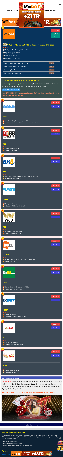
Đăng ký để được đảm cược (11, 89)
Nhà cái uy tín (6, 381)
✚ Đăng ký (56, 30)
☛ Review (56, 106)
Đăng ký (51, 63)
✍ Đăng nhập (55, 35)
